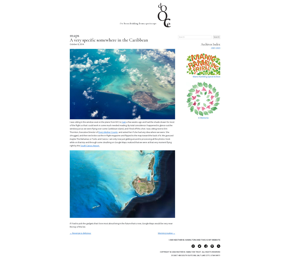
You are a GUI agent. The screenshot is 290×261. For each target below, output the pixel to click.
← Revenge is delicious (80, 233)
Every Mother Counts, (108, 132)
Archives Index (210, 44)
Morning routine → (166, 233)
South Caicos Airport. (90, 145)
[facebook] (205, 247)
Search (216, 37)
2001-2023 (215, 48)
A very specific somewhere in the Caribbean (109, 40)
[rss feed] (217, 247)
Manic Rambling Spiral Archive (206, 76)
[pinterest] (211, 247)
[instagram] (192, 247)
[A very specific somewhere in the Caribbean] (122, 118)
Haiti (124, 122)
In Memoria (203, 117)
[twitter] (198, 247)
